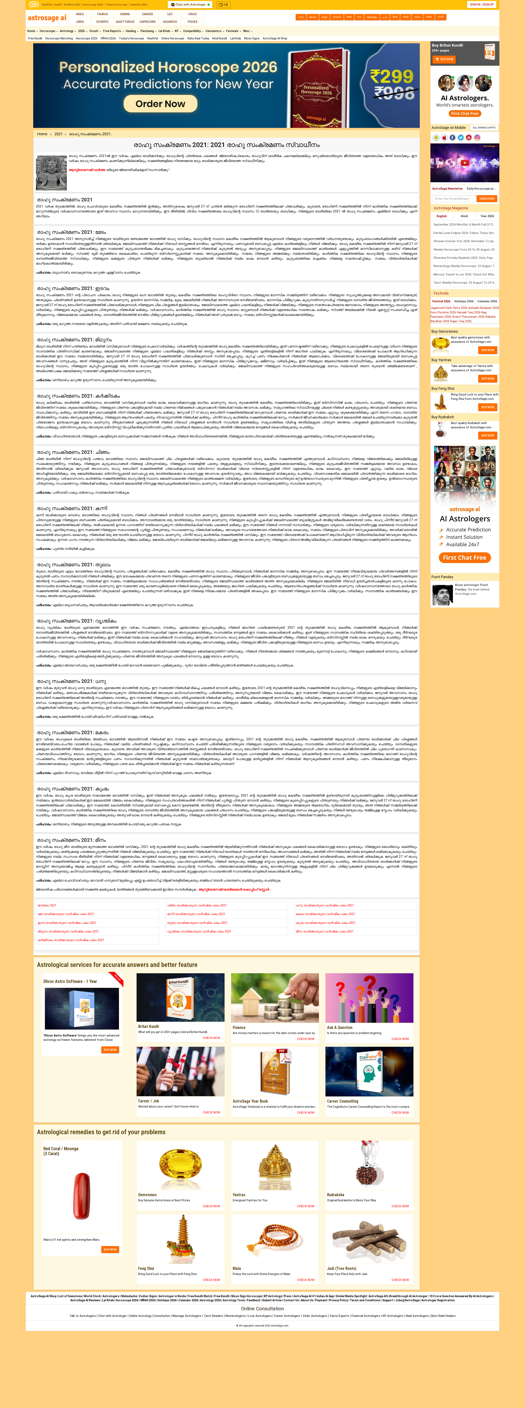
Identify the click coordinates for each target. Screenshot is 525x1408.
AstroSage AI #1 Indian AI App (313, 1296)
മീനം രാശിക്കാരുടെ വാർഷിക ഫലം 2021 (325, 931)
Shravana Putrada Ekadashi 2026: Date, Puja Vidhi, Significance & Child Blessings (466, 258)
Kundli (58, 4)
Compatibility (192, 31)
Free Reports (112, 31)
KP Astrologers (393, 1316)
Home (31, 31)
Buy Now (446, 59)
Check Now (211, 1038)
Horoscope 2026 (92, 4)
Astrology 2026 (210, 1300)
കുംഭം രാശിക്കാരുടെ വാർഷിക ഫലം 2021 (326, 923)
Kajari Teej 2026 (461, 321)
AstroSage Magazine (451, 208)
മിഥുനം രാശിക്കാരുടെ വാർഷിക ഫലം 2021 (68, 931)
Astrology (67, 31)
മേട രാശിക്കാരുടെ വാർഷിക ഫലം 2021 (66, 914)
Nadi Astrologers (417, 1316)
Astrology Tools (234, 1300)
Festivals (232, 31)
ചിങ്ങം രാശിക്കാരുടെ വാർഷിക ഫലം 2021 (197, 905)
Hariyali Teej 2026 (469, 312)
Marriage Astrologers (187, 1316)
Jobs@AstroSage (407, 1300)
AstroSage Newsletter (447, 188)
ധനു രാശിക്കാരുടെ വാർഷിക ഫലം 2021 (325, 905)
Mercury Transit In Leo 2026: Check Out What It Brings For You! (466, 274)
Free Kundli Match (200, 1296)
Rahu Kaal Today (198, 38)
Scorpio (102, 21)
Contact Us (291, 1300)
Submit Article (272, 1300)
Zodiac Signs (148, 1296)
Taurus (102, 14)
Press (288, 1296)
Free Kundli (35, 38)
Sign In (475, 4)
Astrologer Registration (438, 1300)
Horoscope (48, 31)
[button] (62, 85)
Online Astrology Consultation (150, 1316)
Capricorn (147, 21)
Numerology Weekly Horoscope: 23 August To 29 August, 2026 (466, 266)
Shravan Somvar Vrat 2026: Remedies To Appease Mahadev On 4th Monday (466, 241)
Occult (94, 31)
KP (177, 31)
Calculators (213, 31)
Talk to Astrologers (82, 1316)
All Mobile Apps (484, 127)
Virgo (192, 14)
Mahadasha (129, 1296)
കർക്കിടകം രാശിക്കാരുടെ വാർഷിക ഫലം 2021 (71, 940)
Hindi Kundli (219, 38)
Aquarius (170, 21)
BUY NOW (110, 1049)
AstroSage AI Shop (275, 38)
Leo (169, 14)
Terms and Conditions (365, 1300)
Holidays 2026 (464, 301)
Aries (80, 14)
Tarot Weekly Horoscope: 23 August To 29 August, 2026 (466, 282)
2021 (59, 134)
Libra (80, 21)
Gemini (125, 14)
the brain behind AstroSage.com (472, 589)
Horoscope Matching (59, 38)
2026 (81, 31)
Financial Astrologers (366, 1316)
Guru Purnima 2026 (443, 312)
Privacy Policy (338, 1300)
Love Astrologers (260, 1316)
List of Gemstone (70, 1296)
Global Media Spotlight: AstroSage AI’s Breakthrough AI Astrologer (381, 1296)
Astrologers (111, 1296)
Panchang (147, 31)
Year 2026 (487, 216)
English (442, 216)
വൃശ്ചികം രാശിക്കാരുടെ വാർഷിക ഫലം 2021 (199, 931)
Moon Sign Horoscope (246, 1296)
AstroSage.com (279, 1325)
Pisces (192, 21)
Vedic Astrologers (315, 1316)
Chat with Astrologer (191, 4)
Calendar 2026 (138, 4)
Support (387, 1300)
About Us (307, 1300)
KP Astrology (273, 1296)
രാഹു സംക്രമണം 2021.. (90, 134)
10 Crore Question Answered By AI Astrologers (461, 1296)
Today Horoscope (116, 4)
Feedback (253, 1300)
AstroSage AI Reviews (85, 1300)
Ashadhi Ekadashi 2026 (483, 308)
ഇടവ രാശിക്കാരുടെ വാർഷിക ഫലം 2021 (67, 923)
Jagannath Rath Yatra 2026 (449, 308)
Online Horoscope (172, 38)
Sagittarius (125, 21)
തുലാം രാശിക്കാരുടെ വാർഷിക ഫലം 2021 (197, 923)
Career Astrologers (287, 1316)
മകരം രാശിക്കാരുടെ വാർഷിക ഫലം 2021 (325, 914)
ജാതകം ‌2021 (47, 905)
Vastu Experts (339, 1316)
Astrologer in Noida (172, 1296)
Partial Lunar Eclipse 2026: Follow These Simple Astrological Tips (466, 233)
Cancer (147, 14)
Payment (321, 1300)
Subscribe (487, 198)
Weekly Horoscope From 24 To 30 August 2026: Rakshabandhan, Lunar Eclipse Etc (466, 249)
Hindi (464, 216)
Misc (246, 31)
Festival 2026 (441, 301)
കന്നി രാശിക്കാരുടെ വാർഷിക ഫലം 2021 (196, 914)
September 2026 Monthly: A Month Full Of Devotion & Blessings (466, 224)
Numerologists (236, 1316)
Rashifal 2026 (72, 4)
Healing (131, 31)
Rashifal (47, 4)
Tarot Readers (214, 1316)
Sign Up (488, 4)
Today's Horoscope (131, 38)
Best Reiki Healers (443, 1316)
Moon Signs (252, 38)
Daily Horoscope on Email (483, 188)
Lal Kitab (235, 38)
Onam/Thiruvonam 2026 (469, 317)
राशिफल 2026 (108, 38)
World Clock (92, 1296)
